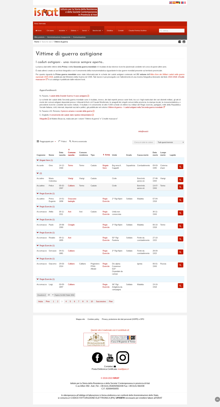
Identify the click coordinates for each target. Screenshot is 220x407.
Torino (70, 165)
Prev (48, 301)
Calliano (71, 186)
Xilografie (43, 119)
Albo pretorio (39, 37)
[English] (171, 2)
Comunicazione (79, 37)
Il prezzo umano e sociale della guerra (76, 111)
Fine (111, 301)
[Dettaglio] (180, 166)
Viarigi (70, 178)
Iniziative (62, 30)
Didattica (110, 30)
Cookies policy (93, 319)
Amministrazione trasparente (58, 37)
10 (92, 301)
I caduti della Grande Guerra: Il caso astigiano (68, 96)
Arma (107, 155)
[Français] (184, 2)
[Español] (174, 2)
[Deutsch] (177, 2)
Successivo (101, 301)
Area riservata (40, 23)
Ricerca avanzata (79, 141)
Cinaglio (71, 225)
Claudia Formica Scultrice (138, 30)
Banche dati (97, 30)
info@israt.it (143, 131)
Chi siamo (50, 30)
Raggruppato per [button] (46, 141)
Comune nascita (71, 153)
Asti (69, 212)
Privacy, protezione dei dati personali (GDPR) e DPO (123, 319)
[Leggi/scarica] (88, 96)
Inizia (40, 301)
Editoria (73, 30)
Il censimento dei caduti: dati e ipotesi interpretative (71, 115)
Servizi (84, 30)
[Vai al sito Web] (97, 339)
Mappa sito (80, 319)
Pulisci (64, 141)
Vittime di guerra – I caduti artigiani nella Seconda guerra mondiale (135, 107)
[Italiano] (180, 2)
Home (39, 30)
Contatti (120, 30)
